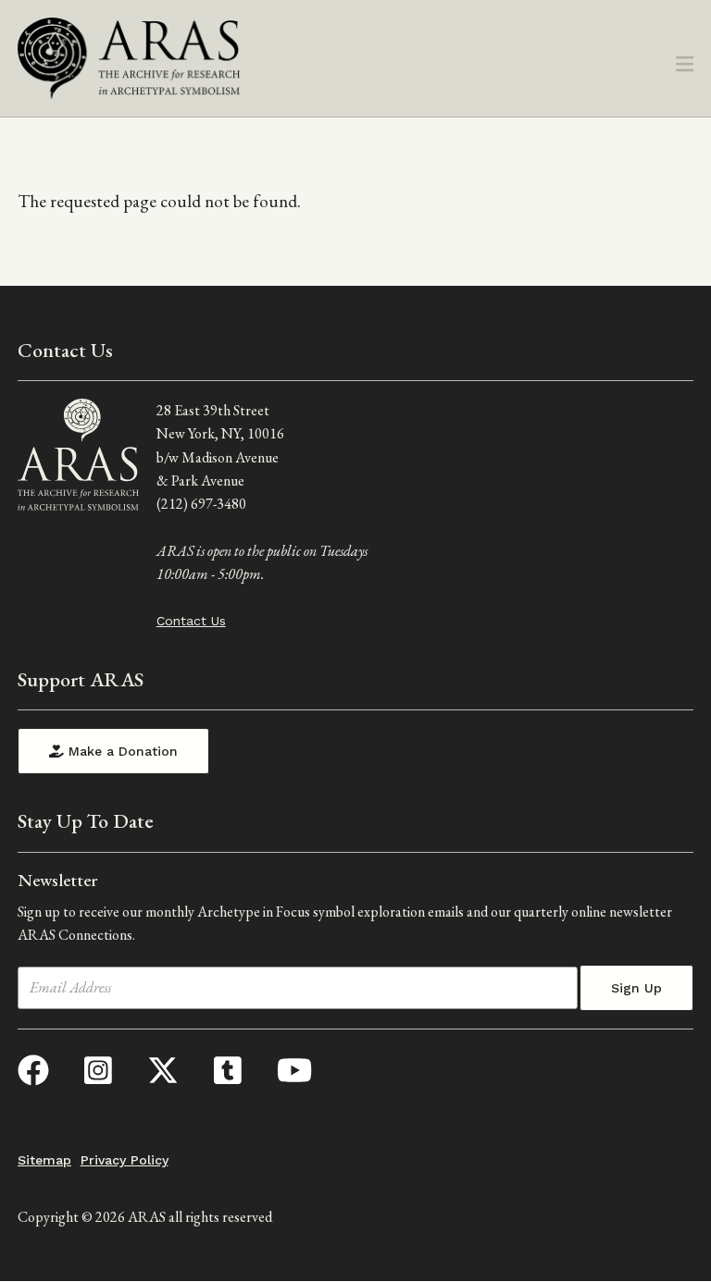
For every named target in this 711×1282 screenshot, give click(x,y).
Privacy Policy (124, 1160)
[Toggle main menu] (684, 65)
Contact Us (191, 620)
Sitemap (44, 1160)
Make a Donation (121, 751)
